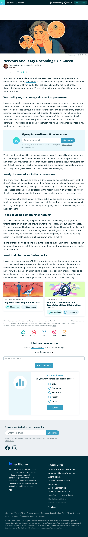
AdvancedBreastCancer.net (61, 469)
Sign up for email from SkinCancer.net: (44, 134)
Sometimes (57, 388)
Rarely (55, 397)
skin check (31, 81)
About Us (9, 513)
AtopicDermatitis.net (58, 488)
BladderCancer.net (57, 499)
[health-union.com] (19, 464)
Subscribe (80, 3)
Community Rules (27, 516)
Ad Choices (40, 516)
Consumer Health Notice (51, 513)
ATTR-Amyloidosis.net (59, 491)
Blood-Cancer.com (57, 502)
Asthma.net (53, 484)
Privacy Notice (67, 145)
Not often (56, 392)
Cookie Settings (11, 516)
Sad (42, 333)
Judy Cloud (15, 65)
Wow (53, 333)
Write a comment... (13, 358)
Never (54, 401)
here (54, 326)
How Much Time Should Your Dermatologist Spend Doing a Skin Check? (64, 305)
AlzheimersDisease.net (59, 480)
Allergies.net (54, 477)
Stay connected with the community (24, 427)
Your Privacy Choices (71, 513)
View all (54, 507)
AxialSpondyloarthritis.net (61, 495)
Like (22, 333)
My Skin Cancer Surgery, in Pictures (22, 302)
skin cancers (19, 113)
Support (33, 333)
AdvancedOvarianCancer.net (62, 473)
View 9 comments (43, 352)
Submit (55, 408)
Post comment (44, 365)
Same (63, 333)
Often (54, 384)
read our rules (37, 347)
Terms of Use (29, 147)
